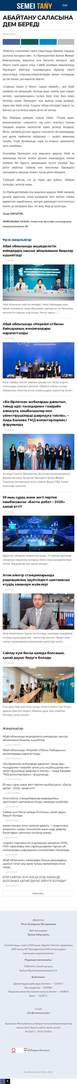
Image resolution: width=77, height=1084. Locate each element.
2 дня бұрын (10, 837)
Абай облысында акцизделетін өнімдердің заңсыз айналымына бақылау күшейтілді (38, 250)
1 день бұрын (11, 806)
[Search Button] (72, 5)
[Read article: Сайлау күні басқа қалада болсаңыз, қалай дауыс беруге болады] (38, 685)
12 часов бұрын (12, 745)
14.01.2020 (9, 34)
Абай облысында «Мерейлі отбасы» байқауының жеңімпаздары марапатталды (33, 328)
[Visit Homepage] (34, 5)
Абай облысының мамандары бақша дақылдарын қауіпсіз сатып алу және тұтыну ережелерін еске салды (34, 863)
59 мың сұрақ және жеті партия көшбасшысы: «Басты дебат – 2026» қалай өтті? (34, 501)
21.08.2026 (9, 260)
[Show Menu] (4, 5)
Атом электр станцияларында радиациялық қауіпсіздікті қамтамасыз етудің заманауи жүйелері (36, 579)
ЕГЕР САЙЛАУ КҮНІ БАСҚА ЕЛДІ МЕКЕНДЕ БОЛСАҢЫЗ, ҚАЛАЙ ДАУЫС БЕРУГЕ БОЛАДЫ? (34, 879)
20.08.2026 (9, 589)
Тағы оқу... (38, 893)
